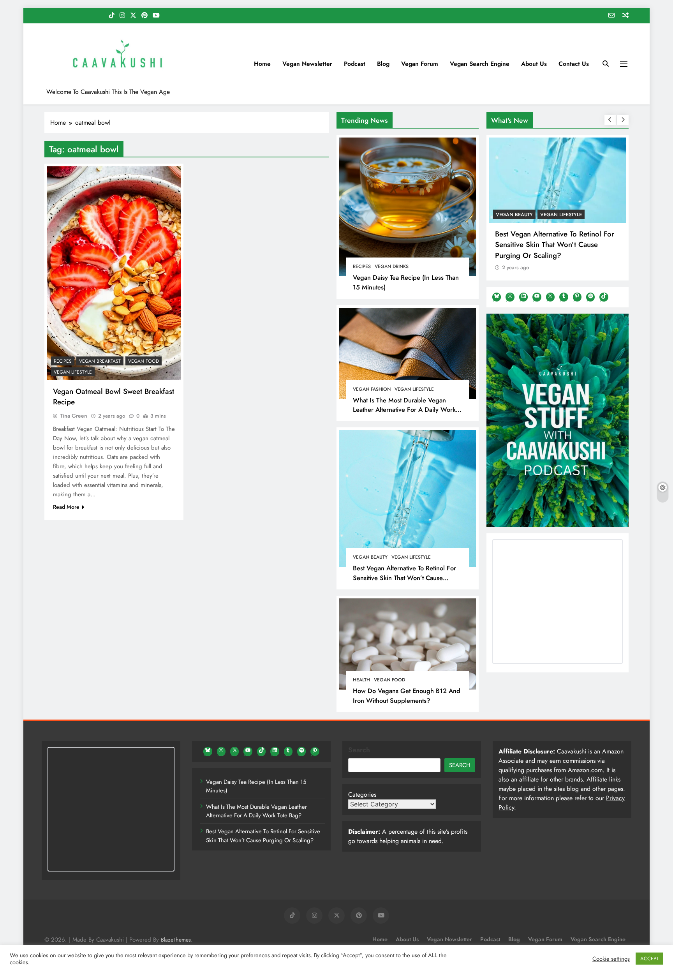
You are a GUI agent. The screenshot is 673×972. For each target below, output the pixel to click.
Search (359, 750)
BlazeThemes (176, 940)
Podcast (354, 63)
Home (262, 63)
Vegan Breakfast (100, 361)
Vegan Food (389, 679)
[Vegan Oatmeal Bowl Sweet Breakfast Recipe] (114, 273)
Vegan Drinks (392, 266)
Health (361, 679)
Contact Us (573, 63)
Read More (66, 507)
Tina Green (73, 416)
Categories (362, 794)
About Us (534, 63)
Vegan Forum (419, 63)
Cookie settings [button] (611, 958)
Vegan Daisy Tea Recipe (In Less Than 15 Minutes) (256, 786)
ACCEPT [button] (649, 958)
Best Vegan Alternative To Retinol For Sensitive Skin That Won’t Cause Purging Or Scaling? (404, 577)
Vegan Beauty (370, 557)
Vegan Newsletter (307, 63)
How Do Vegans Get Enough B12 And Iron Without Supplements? (406, 695)
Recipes (362, 266)
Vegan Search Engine (479, 63)
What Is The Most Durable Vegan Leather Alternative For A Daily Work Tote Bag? (404, 409)
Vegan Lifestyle (414, 389)
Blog (383, 63)
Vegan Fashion (372, 389)
